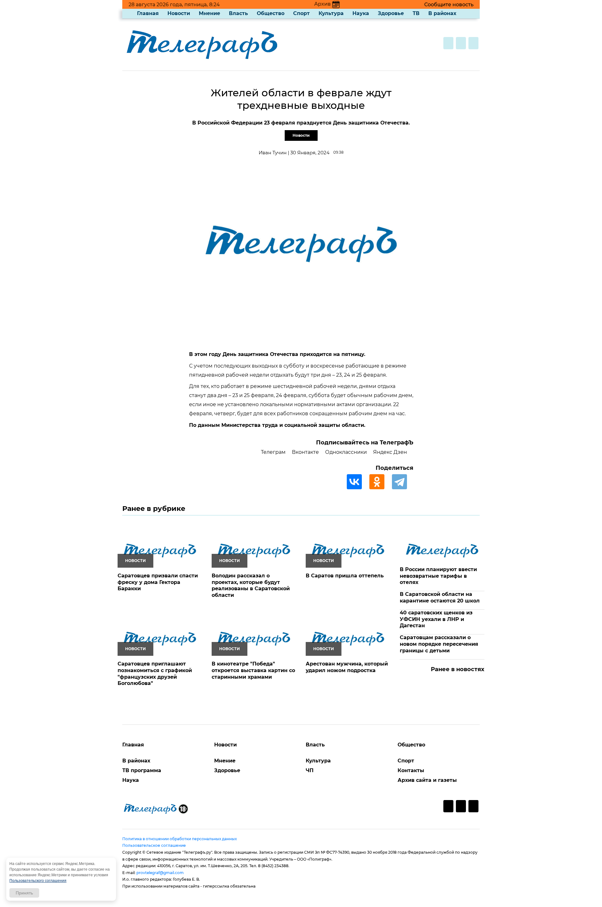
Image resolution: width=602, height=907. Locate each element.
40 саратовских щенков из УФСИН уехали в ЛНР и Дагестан (436, 619)
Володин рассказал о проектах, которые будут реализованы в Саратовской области (251, 585)
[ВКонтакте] (357, 481)
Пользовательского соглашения (37, 880)
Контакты (411, 770)
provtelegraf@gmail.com (160, 872)
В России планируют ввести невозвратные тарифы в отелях (438, 576)
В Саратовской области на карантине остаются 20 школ (440, 597)
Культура (331, 13)
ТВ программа (141, 770)
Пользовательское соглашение (154, 845)
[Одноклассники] (380, 481)
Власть (238, 13)
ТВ (416, 13)
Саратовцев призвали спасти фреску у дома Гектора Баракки (158, 582)
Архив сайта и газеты (427, 780)
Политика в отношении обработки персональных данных (179, 838)
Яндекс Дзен (390, 452)
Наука (360, 13)
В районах (442, 13)
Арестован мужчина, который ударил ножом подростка (347, 667)
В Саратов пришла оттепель (345, 576)
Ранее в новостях (457, 669)
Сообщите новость (448, 5)
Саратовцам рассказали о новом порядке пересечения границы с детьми (439, 644)
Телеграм (273, 452)
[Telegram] (402, 481)
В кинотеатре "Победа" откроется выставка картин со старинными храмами (253, 670)
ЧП (310, 770)
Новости (178, 13)
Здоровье (391, 13)
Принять (24, 892)
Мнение (209, 13)
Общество (270, 13)
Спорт (301, 13)
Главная (148, 13)
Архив (322, 4)
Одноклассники (346, 452)
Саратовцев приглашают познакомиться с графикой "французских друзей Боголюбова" (155, 673)
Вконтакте (305, 452)
